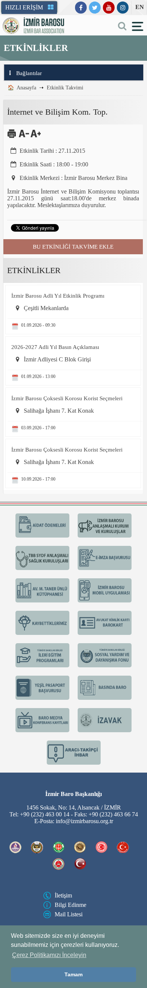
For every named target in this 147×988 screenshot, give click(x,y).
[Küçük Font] (24, 136)
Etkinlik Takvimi (65, 88)
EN (139, 7)
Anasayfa (26, 88)
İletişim (63, 895)
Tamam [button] (73, 974)
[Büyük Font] (36, 136)
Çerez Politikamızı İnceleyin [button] (49, 955)
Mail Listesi (69, 914)
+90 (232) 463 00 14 (44, 814)
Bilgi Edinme (70, 905)
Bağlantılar (29, 73)
